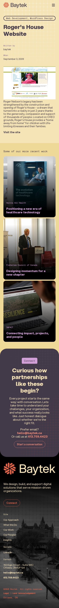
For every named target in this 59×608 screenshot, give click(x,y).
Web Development (17, 18)
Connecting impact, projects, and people (27, 335)
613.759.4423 (38, 436)
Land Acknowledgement (24, 593)
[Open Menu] (53, 5)
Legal (6, 593)
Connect (11, 503)
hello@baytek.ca (29, 433)
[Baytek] (15, 5)
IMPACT (9, 327)
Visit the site (11, 132)
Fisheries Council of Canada (21, 265)
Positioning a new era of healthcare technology (24, 210)
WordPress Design (41, 18)
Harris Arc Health (16, 203)
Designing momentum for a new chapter (25, 272)
